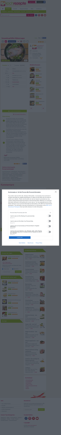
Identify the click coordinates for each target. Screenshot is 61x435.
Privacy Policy (39, 242)
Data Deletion (22, 242)
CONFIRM (20, 237)
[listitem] (30, 212)
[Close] (56, 192)
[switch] (49, 216)
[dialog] (30, 217)
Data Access (30, 242)
